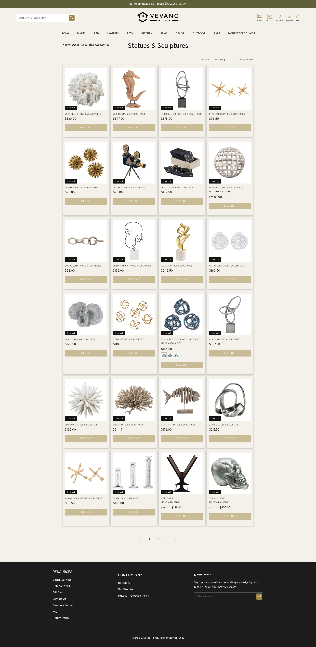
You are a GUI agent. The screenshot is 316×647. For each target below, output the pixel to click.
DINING (81, 33)
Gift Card (58, 592)
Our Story (124, 583)
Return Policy (61, 618)
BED (96, 33)
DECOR (180, 33)
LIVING (65, 33)
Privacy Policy (158, 638)
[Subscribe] (259, 597)
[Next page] (175, 538)
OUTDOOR (199, 33)
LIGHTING (113, 33)
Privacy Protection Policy (133, 596)
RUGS (164, 33)
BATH (130, 33)
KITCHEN (146, 33)
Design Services (62, 580)
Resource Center (63, 605)
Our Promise (125, 589)
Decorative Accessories (95, 45)
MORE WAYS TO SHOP (241, 33)
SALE (217, 33)
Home (66, 45)
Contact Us (59, 599)
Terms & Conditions (142, 638)
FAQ (55, 612)
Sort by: (205, 59)
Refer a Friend (61, 586)
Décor (76, 45)
